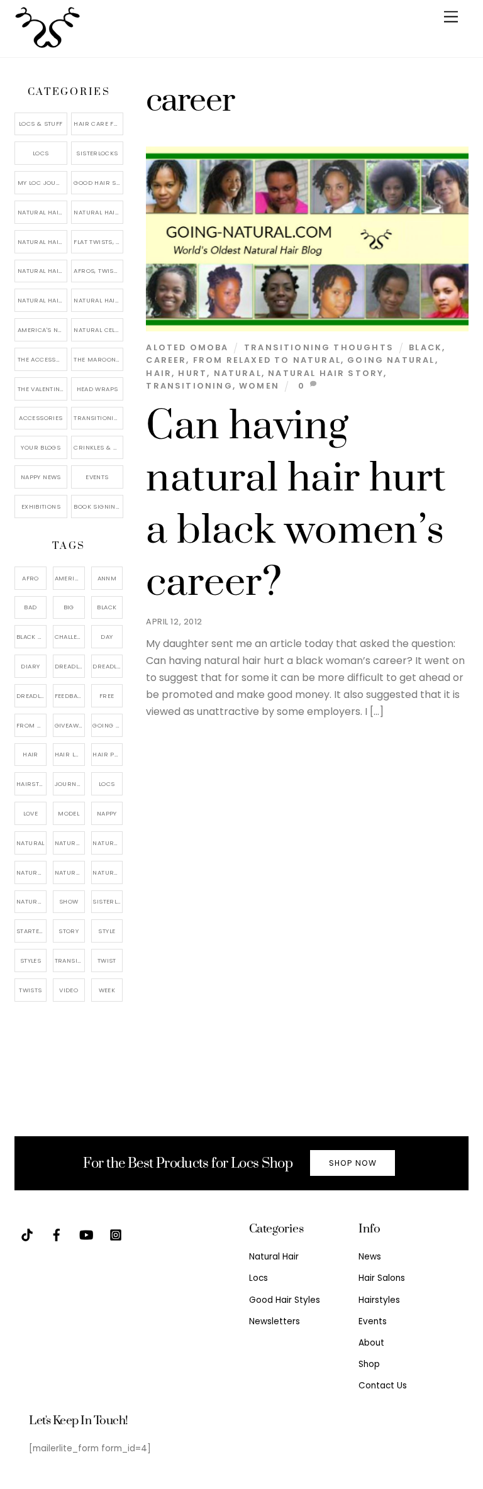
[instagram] (115, 1234)
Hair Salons (381, 1278)
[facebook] (56, 1234)
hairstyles (31, 784)
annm (107, 578)
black (425, 347)
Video (68, 990)
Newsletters (274, 1321)
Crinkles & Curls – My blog (98, 447)
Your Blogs (40, 447)
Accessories (40, 418)
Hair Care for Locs (98, 123)
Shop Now (353, 1163)
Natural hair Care (107, 843)
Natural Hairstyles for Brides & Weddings (98, 300)
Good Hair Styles (98, 183)
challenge (70, 637)
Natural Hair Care (98, 212)
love (30, 813)
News (369, 1257)
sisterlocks (107, 901)
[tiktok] (27, 1234)
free (106, 696)
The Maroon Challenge (98, 359)
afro (30, 578)
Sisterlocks (97, 153)
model (68, 813)
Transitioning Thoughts (319, 347)
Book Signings (98, 506)
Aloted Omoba (187, 347)
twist (106, 960)
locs (107, 784)
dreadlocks (70, 666)
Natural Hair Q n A (42, 242)
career (166, 360)
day (107, 637)
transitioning (189, 385)
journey (69, 784)
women (259, 385)
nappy (107, 813)
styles (30, 960)
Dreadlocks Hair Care (107, 666)
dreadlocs (31, 696)
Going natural (391, 360)
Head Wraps (97, 389)
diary (30, 666)
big (69, 607)
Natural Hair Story (326, 373)
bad (30, 607)
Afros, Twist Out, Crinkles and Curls (98, 271)
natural (238, 373)
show (69, 901)
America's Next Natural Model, (70, 578)
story (68, 931)
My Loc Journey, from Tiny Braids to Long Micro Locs (42, 183)
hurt (192, 373)
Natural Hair (70, 843)
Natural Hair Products (31, 872)
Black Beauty (31, 637)
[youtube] (86, 1234)
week (107, 990)
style (106, 931)
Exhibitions (40, 506)
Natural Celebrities (98, 330)
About (371, 1343)
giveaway (70, 725)
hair (159, 373)
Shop (369, 1364)
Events (97, 477)
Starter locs (31, 931)
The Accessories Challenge (42, 359)
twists (30, 990)
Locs (41, 153)
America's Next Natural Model (42, 330)
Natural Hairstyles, (107, 872)
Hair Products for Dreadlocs (107, 754)
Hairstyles (379, 1300)
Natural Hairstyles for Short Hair (42, 300)
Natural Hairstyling (31, 901)
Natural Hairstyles (42, 212)
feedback (70, 696)
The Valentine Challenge (42, 389)
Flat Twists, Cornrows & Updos (98, 242)
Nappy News (41, 477)
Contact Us (382, 1386)
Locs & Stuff (41, 123)
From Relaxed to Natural (267, 360)
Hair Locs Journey (70, 754)
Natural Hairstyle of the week (42, 271)
